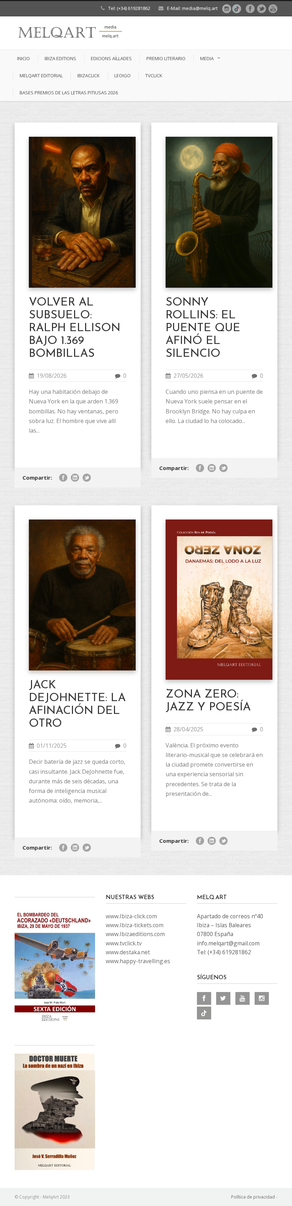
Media (207, 58)
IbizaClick (88, 75)
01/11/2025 (52, 746)
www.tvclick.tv (124, 943)
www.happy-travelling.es (138, 961)
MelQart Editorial (41, 75)
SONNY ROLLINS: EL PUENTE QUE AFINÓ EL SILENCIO (203, 328)
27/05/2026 (188, 376)
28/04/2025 (188, 729)
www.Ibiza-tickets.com (134, 925)
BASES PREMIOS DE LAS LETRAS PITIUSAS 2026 (69, 92)
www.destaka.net (128, 952)
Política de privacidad (253, 1197)
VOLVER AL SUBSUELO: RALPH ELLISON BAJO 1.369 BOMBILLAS (74, 328)
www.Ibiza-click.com (131, 916)
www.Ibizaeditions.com (135, 934)
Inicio (23, 58)
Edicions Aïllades (111, 58)
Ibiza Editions (60, 58)
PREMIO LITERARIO (166, 58)
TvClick (153, 75)
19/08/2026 (52, 376)
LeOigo (122, 75)
